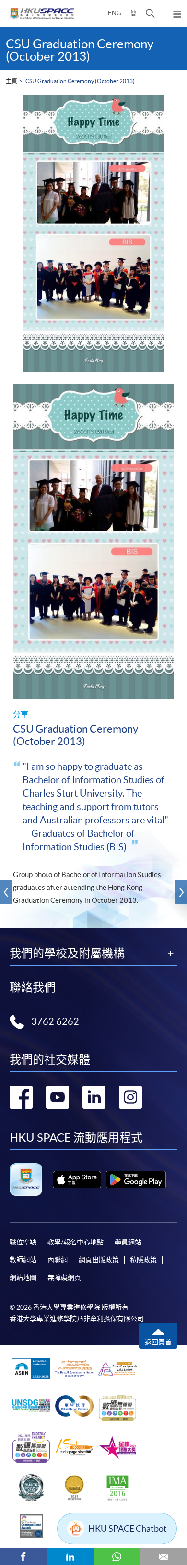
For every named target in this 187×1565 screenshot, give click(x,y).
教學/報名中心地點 (75, 1242)
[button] (150, 13)
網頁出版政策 (99, 1260)
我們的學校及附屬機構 (67, 953)
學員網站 (128, 1242)
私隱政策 (143, 1260)
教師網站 (23, 1260)
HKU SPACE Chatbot (127, 1528)
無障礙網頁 (64, 1277)
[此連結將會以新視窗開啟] (77, 1179)
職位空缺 (23, 1242)
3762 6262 (55, 1021)
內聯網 (57, 1260)
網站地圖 (23, 1277)
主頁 (11, 81)
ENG (114, 13)
